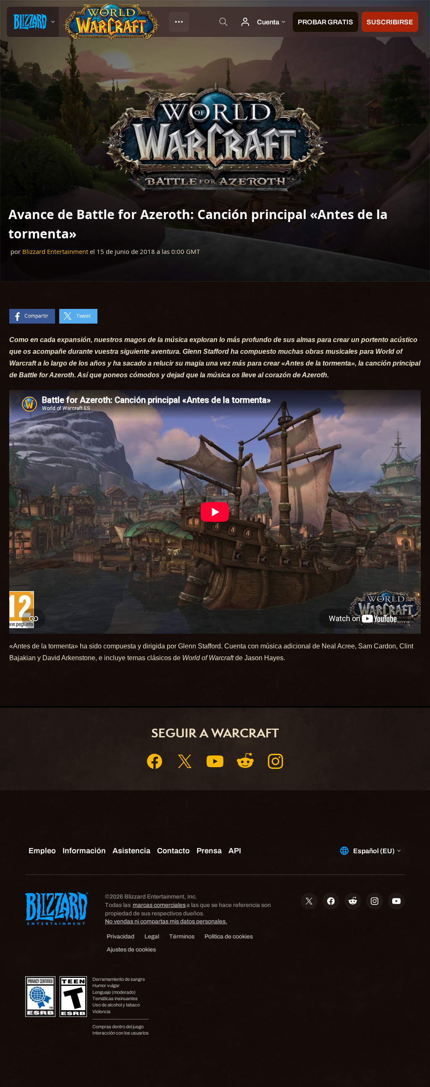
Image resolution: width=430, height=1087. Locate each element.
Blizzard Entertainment (55, 252)
